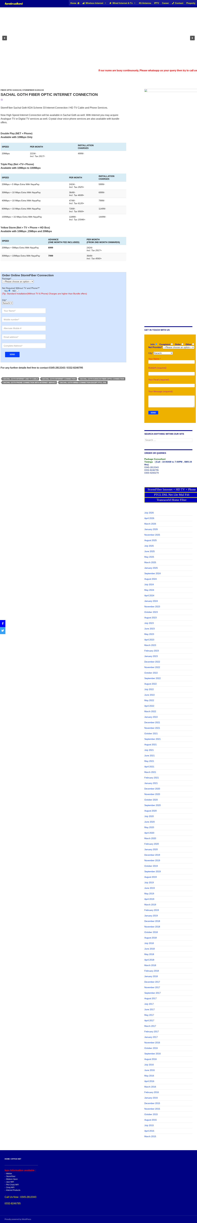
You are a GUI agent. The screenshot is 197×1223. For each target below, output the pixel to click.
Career (165, 3)
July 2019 (149, 882)
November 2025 (152, 535)
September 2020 (152, 805)
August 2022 (150, 684)
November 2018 (152, 926)
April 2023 (149, 639)
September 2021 (152, 739)
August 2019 (150, 877)
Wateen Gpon (12, 1179)
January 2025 (151, 568)
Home (73, 3)
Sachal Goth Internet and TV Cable (20, 379)
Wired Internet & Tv (123, 3)
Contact (179, 3)
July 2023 (149, 623)
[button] (4, 38)
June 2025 (149, 551)
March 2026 (150, 524)
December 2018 (152, 921)
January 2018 (151, 976)
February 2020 (151, 844)
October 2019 (151, 866)
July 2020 (149, 816)
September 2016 (152, 1053)
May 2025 (149, 557)
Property (190, 3)
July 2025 (149, 546)
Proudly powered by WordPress (18, 1219)
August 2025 (150, 540)
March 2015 (150, 1136)
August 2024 (150, 579)
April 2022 (149, 706)
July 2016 (149, 1064)
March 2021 (150, 772)
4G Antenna (145, 3)
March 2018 (150, 965)
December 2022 (152, 661)
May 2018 (149, 954)
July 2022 (149, 689)
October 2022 (151, 673)
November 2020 (152, 794)
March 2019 (150, 904)
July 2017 (149, 1004)
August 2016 (150, 1059)
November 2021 (152, 728)
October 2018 (151, 932)
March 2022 (150, 711)
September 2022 (152, 678)
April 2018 (149, 960)
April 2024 (149, 595)
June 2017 (149, 1009)
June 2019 (149, 888)
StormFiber (10, 1176)
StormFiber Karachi (33, 90)
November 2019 (152, 860)
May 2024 (149, 590)
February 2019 (151, 910)
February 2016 (151, 1092)
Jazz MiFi (10, 1182)
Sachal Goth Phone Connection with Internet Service (29, 382)
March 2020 (150, 838)
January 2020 (151, 849)
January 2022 (151, 717)
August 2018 (150, 937)
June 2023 (149, 628)
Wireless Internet (94, 3)
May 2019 (149, 893)
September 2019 (152, 871)
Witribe (9, 1174)
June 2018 (149, 948)
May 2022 (149, 700)
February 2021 (151, 777)
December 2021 (152, 722)
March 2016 (150, 1086)
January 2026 (151, 529)
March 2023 (150, 645)
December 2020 (152, 788)
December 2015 (152, 1103)
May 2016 (149, 1075)
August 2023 (150, 617)
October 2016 (151, 1048)
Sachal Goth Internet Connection (59, 379)
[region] (98, 38)
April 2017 (149, 1020)
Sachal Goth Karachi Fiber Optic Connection (102, 379)
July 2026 (149, 512)
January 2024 (151, 601)
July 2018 (149, 943)
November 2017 (152, 987)
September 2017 (152, 993)
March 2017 (150, 1026)
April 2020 (149, 833)
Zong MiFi (10, 1187)
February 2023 (151, 650)
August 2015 (150, 1120)
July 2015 (149, 1125)
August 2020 (150, 811)
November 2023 (152, 606)
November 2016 (152, 1042)
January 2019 (151, 915)
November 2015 (152, 1109)
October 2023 (151, 612)
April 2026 (149, 518)
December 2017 (152, 982)
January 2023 (151, 656)
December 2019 (152, 855)
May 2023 (149, 634)
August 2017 (150, 998)
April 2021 (149, 766)
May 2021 (149, 761)
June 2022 (149, 695)
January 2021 (151, 783)
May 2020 (149, 827)
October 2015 (151, 1114)
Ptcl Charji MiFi (12, 1185)
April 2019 (149, 899)
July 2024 (149, 584)
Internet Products (13, 1190)
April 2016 (149, 1081)
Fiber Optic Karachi (11, 90)
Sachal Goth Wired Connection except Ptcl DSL (83, 382)
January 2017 (151, 1037)
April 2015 (149, 1131)
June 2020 (149, 822)
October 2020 (151, 799)
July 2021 (149, 750)
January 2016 (151, 1098)
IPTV (156, 3)
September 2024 (152, 573)
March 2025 (150, 562)
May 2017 (149, 1015)
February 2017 (151, 1031)
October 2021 (151, 733)
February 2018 (151, 971)
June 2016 (149, 1070)
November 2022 (152, 667)
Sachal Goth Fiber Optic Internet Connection (49, 94)
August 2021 (150, 744)
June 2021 (149, 755)
